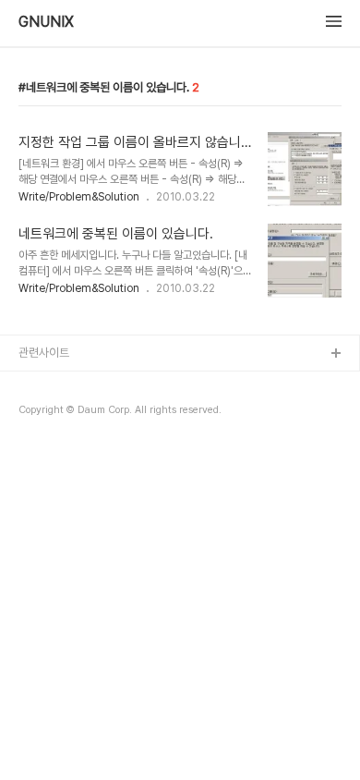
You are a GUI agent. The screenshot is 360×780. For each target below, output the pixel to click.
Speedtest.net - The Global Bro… (110, 443)
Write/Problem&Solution (78, 196)
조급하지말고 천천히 (66, 384)
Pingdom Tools (60, 413)
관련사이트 (43, 353)
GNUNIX (46, 22)
